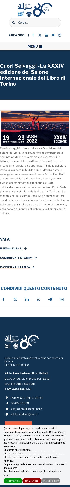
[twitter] (39, 35)
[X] (15, 299)
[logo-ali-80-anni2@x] (35, 3)
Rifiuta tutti (31, 480)
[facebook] (33, 35)
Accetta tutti (13, 480)
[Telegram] (50, 299)
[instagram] (59, 35)
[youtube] (53, 35)
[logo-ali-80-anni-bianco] (22, 336)
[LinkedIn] (27, 299)
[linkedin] (46, 35)
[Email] (62, 299)
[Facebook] (3, 299)
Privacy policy (51, 480)
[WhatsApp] (38, 299)
